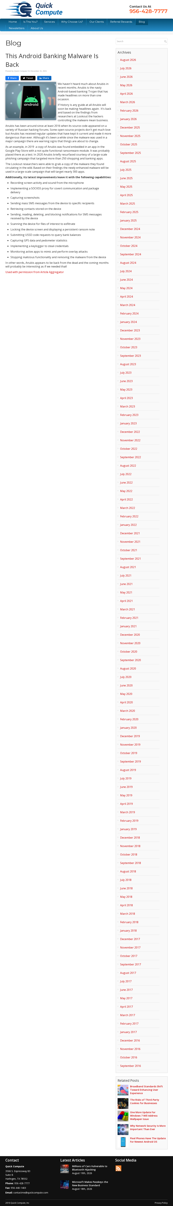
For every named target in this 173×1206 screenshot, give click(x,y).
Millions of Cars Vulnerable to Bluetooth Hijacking (89, 1168)
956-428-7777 (148, 11)
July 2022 (125, 474)
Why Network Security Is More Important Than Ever (148, 1127)
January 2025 (128, 220)
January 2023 (128, 423)
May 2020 (126, 694)
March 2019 (127, 812)
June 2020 (126, 685)
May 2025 (126, 187)
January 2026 (128, 119)
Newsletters (16, 28)
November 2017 (130, 947)
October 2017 (128, 956)
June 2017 (126, 990)
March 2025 (127, 203)
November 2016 (130, 1049)
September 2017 (130, 964)
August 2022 (128, 465)
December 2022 (130, 432)
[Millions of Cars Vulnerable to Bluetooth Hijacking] (64, 1169)
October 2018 (128, 854)
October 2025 (128, 144)
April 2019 (126, 804)
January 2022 (128, 525)
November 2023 (130, 339)
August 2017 (128, 973)
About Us (37, 28)
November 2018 (130, 846)
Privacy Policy (161, 1202)
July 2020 (125, 677)
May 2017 (126, 998)
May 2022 (126, 491)
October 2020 (128, 651)
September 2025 (130, 153)
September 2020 (130, 660)
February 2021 (129, 618)
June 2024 (126, 280)
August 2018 (128, 871)
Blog (142, 21)
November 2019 (130, 744)
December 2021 (130, 533)
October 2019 (128, 753)
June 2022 (126, 482)
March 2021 (127, 609)
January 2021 (128, 626)
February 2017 (129, 1023)
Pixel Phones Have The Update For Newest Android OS (148, 1140)
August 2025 (128, 161)
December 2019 (130, 736)
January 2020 (128, 728)
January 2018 (128, 930)
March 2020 (127, 711)
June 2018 (126, 888)
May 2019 (126, 795)
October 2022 (128, 449)
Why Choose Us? (72, 21)
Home (13, 21)
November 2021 (130, 542)
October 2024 (128, 246)
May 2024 (126, 288)
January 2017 (128, 1032)
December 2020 (130, 635)
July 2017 (125, 981)
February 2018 (129, 922)
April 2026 (126, 94)
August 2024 (128, 263)
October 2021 (128, 550)
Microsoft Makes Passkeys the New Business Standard (90, 1183)
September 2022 (130, 457)
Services (49, 21)
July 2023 (125, 372)
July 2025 (125, 170)
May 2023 (126, 389)
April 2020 (126, 702)
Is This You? (30, 21)
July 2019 (125, 778)
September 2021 (130, 558)
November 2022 (130, 440)
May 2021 (126, 592)
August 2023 (128, 364)
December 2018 (130, 837)
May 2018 (126, 897)
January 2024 (128, 322)
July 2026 (125, 68)
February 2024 (129, 313)
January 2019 (128, 829)
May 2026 (126, 85)
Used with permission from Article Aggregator (34, 272)
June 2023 (126, 381)
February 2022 (129, 516)
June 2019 (126, 787)
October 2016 (128, 1057)
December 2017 (130, 939)
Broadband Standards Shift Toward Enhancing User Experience (146, 1090)
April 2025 (126, 195)
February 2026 (129, 110)
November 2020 (130, 643)
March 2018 (127, 914)
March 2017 (127, 1015)
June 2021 (126, 584)
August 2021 (128, 567)
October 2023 (128, 347)
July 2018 (125, 880)
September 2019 (130, 761)
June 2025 (126, 178)
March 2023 (127, 406)
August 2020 (128, 668)
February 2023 (129, 415)
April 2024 (126, 296)
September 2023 (130, 356)
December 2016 (130, 1040)
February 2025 (129, 212)
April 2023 (126, 398)
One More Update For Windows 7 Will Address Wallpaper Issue (143, 1116)
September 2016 (130, 1066)
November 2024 (130, 237)
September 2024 (130, 254)
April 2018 (126, 905)
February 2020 (129, 719)
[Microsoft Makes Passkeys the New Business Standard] (64, 1184)
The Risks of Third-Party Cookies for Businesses (144, 1101)
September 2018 (130, 863)
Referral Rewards (121, 21)
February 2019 (129, 821)
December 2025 (130, 127)
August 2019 (128, 770)
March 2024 (127, 305)
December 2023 (130, 330)
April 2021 (126, 601)
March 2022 (127, 508)
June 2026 (126, 77)
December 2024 (130, 229)
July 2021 (125, 575)
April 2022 (126, 499)
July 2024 (125, 271)
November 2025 (130, 136)
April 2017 (126, 1007)
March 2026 (127, 102)
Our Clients (97, 21)
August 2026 (128, 60)
